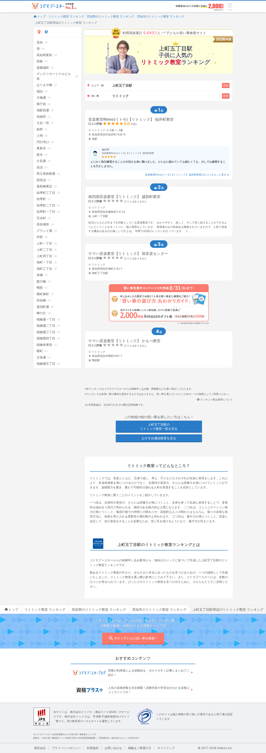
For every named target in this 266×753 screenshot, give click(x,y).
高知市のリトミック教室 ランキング (160, 16)
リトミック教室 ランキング (66, 16)
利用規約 (93, 748)
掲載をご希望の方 (139, 748)
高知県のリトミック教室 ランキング (110, 16)
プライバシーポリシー (66, 748)
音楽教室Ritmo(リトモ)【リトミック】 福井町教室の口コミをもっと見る (185, 174)
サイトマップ (166, 748)
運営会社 (40, 748)
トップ (41, 16)
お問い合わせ (113, 748)
